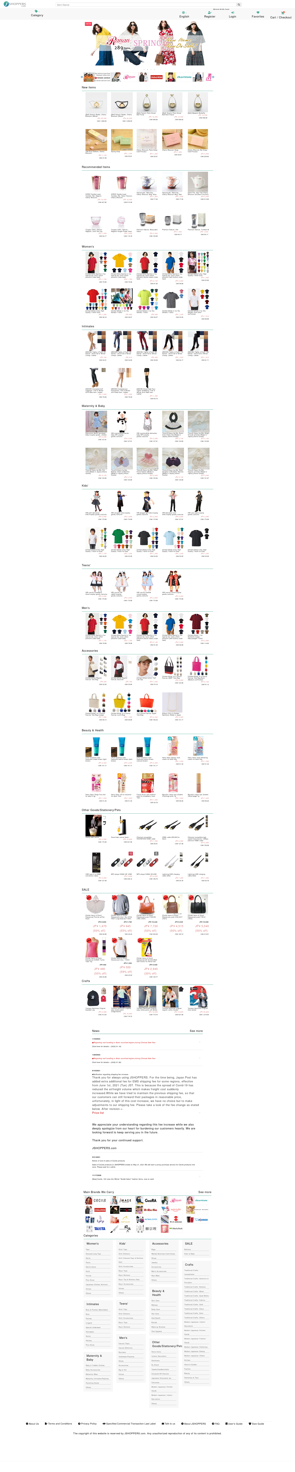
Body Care (156, 1309)
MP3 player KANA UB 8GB (146, 874)
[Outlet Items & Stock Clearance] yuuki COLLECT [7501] (172, 917)
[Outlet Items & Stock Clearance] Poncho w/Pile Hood (95, 917)
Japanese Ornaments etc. (162, 1378)
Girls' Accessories (126, 1266)
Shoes (121, 1361)
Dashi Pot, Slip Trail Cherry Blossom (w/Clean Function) (198, 193)
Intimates (93, 1304)
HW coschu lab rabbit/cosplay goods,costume (116, 594)
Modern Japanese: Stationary (196, 1347)
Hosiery (89, 1340)
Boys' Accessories (126, 1284)
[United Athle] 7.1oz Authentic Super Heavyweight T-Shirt (195, 637)
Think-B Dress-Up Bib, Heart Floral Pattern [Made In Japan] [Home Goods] (147, 472)
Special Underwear (93, 1327)
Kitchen (187, 1360)
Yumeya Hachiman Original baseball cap (95, 1009)
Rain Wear (156, 1275)
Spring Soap (115, 151)
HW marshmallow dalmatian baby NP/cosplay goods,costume (147, 435)
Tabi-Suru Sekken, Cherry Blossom (95, 152)
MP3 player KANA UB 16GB (121, 874)
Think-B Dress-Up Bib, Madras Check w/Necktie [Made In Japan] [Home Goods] (120, 472)
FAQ (217, 1423)
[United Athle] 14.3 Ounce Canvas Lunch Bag (120, 714)
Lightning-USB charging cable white (171, 875)
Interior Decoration (159, 1356)
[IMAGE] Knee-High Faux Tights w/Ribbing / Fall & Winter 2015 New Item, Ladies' (146, 391)
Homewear (90, 1332)
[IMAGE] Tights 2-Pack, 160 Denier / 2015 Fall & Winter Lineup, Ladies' (198, 353)
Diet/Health (156, 1318)
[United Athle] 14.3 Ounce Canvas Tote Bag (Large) (95, 714)
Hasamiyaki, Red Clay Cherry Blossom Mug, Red (172, 193)
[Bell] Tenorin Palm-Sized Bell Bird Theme (171, 114)
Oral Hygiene (157, 1331)
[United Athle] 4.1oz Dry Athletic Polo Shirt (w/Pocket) (197, 312)
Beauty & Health (158, 1293)
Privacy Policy (88, 1423)
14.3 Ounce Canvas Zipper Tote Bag (146, 714)
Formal (88, 1275)
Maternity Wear (92, 1374)
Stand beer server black (120, 837)
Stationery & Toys (191, 1378)
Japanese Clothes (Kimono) (97, 1284)
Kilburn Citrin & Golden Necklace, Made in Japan (171, 714)
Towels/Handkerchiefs (160, 1369)
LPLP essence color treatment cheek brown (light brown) (96, 759)
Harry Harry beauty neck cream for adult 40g (171, 758)
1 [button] (144, 69)
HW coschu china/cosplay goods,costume (171, 593)
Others (88, 1293)
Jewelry (155, 1262)
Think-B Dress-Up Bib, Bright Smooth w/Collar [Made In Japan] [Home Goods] (198, 435)
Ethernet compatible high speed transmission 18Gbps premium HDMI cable (198, 839)
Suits (88, 1271)
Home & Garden (190, 1364)
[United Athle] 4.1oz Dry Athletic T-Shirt (120, 311)
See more (196, 1031)
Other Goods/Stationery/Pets (167, 1344)
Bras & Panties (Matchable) (97, 1310)
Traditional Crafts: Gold (193, 1304)
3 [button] (151, 69)
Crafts (189, 1264)
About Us (33, 1423)
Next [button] (213, 77)
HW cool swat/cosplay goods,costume (196, 513)
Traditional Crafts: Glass (194, 1309)
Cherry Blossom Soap (170, 150)
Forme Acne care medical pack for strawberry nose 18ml (146, 796)
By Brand (155, 1365)
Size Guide (257, 1423)
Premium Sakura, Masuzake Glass (147, 230)
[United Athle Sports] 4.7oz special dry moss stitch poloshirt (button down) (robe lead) (147, 276)
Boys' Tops (123, 1271)
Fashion (187, 1369)
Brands (154, 1322)
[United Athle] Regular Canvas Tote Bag (94, 679)
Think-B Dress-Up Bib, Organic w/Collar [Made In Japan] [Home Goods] (197, 472)
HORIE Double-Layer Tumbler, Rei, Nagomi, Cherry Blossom (94, 196)
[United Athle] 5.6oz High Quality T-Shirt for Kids (95, 550)
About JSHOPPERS (194, 1423)
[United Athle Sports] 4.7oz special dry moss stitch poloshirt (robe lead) (96, 275)
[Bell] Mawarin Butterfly (196, 113)
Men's (123, 1338)
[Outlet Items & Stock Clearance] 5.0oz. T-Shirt (120, 959)
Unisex (88, 1289)
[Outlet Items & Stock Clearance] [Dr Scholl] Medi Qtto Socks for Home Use (147, 960)
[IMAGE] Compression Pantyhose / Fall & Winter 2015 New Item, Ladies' (120, 390)
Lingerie (89, 1323)
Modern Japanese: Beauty (194, 1351)
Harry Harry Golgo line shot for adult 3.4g (96, 795)
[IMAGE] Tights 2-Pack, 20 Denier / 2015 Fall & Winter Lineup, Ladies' (96, 353)
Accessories (123, 1365)
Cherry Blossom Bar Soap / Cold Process (198, 151)
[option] (147, 43)
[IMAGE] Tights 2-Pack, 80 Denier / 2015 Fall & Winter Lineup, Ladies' (147, 353)
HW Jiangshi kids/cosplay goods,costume (120, 513)
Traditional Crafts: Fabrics (194, 1300)
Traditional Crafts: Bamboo (195, 1287)
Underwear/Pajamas (126, 1356)
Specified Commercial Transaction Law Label (131, 1423)
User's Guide (235, 1423)
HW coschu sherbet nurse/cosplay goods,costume (144, 594)
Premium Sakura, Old (170, 229)
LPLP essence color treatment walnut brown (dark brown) (121, 759)
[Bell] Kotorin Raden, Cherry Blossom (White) (96, 115)
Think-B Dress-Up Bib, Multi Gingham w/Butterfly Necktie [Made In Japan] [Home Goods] (172, 472)
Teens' (123, 1303)
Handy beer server (92, 837)
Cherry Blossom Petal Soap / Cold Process (147, 151)
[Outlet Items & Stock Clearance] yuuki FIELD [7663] (196, 917)
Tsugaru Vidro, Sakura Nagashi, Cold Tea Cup (94, 230)
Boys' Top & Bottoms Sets (129, 1279)
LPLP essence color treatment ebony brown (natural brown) (145, 759)
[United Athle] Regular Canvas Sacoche (119, 679)
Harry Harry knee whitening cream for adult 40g (198, 758)
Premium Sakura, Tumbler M (198, 229)
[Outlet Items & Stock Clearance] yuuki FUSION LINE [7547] (146, 917)
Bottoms (187, 1249)
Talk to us (169, 1423)
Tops (88, 1249)
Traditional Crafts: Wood (194, 1291)
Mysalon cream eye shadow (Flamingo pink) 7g (172, 795)
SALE (189, 1243)
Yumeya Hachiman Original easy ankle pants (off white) (147, 1009)
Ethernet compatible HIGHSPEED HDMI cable (146, 838)
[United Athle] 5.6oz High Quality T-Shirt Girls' (197, 275)
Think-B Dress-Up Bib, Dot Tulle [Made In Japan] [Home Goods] (96, 472)
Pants (88, 1262)
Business (122, 1352)
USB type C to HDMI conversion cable (93, 875)
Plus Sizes (90, 1280)
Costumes (155, 1382)
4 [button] (154, 69)
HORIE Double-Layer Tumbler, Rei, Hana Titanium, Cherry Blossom (122, 196)
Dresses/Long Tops (93, 1254)
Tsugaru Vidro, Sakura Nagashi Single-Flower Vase (121, 230)
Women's (93, 1243)
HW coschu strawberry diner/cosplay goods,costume (96, 593)
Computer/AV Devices (160, 1374)
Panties (89, 1318)
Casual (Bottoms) (126, 1348)
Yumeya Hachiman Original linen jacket (198, 1009)
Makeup (155, 1305)
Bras (88, 1314)
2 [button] (147, 69)
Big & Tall (123, 1370)
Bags (154, 1249)
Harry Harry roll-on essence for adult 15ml (121, 795)
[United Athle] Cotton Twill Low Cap (146, 679)
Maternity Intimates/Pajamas (97, 1378)
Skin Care (155, 1300)
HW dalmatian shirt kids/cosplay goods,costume (172, 513)
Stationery (156, 1360)
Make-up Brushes (158, 1327)
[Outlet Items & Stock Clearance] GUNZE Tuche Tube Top (95, 960)
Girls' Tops (123, 1249)
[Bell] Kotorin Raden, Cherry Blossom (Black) (121, 115)
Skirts (88, 1258)
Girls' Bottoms (124, 1254)
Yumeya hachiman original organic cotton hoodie (172, 1009)
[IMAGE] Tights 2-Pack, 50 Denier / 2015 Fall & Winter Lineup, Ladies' (121, 353)
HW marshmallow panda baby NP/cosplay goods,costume (120, 435)
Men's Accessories (159, 1271)
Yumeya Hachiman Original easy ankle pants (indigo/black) (121, 1010)
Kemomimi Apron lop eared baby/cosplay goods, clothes (96, 434)
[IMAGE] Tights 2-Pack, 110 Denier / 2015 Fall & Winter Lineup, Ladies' (172, 353)
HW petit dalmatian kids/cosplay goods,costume (96, 513)
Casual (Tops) (124, 1343)
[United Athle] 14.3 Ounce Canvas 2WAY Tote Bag (171, 677)
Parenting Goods (92, 1383)
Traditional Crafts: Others (194, 1317)
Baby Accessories (93, 1370)
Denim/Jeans (91, 1267)
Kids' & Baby (189, 1254)
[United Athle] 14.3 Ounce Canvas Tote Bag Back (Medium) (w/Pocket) (197, 678)
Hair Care (155, 1314)
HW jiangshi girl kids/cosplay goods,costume (147, 513)
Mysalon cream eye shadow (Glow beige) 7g (198, 795)
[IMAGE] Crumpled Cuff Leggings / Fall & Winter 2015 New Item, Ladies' (94, 390)
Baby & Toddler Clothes (95, 1365)
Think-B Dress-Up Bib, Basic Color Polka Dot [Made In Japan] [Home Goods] (172, 435)
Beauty (187, 1373)
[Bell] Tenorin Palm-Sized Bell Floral (146, 114)
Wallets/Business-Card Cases (163, 1254)
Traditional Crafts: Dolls (193, 1313)
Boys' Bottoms (124, 1275)
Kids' (122, 1243)
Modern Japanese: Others (194, 1356)
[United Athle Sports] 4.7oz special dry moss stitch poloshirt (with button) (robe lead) (172, 276)
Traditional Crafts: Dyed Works (196, 1296)
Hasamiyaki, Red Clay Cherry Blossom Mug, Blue (146, 193)
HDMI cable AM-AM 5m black (171, 838)
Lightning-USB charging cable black (196, 875)
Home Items (156, 1352)
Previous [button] (82, 77)
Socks (88, 1336)
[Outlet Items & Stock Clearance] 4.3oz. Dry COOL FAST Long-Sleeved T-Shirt (121, 917)
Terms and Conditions (59, 1423)
